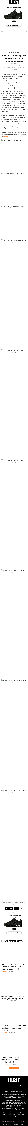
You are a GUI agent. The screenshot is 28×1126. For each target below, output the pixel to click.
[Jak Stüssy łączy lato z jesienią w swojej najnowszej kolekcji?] (14, 984)
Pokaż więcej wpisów (13, 1067)
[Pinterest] (16, 1085)
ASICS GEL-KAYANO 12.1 (8, 902)
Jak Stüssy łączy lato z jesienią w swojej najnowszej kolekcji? (13, 997)
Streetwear (5, 1000)
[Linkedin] (24, 1085)
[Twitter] (11, 1085)
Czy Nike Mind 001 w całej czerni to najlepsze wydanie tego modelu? (14, 1027)
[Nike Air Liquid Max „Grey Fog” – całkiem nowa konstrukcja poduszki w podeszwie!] (14, 952)
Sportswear (5, 1064)
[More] (21, 908)
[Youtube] (20, 1085)
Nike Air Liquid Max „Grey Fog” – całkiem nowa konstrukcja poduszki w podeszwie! (13, 966)
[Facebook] (7, 1085)
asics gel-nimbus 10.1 (20, 902)
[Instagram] (3, 1085)
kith (14, 904)
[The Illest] (14, 2)
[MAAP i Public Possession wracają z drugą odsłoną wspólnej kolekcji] (14, 1045)
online (6, 136)
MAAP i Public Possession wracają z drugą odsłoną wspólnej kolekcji (11, 1059)
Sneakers (14, 63)
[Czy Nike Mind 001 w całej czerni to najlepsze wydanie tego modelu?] (14, 1013)
